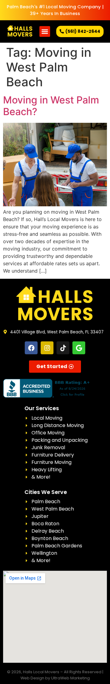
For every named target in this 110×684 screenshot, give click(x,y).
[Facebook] (31, 347)
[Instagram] (47, 347)
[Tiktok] (63, 347)
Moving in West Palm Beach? (51, 106)
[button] (44, 31)
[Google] (78, 347)
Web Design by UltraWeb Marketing (55, 678)
